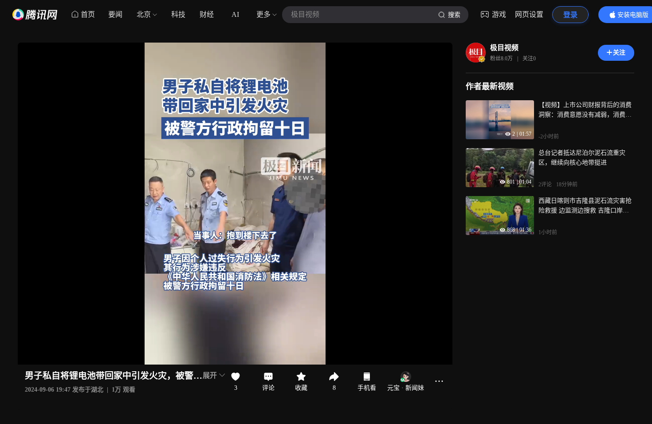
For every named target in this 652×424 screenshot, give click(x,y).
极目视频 (504, 47)
